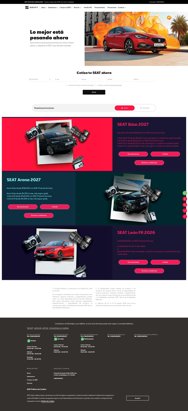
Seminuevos (31, 376)
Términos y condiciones (149, 162)
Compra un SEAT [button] (65, 7)
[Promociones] (185, 216)
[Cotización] (185, 199)
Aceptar (137, 398)
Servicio (61, 339)
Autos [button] (43, 7)
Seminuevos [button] (52, 7)
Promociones (112, 7)
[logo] (32, 7)
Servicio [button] (76, 7)
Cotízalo (165, 154)
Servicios (146, 108)
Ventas (33, 341)
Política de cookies (47, 401)
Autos (126, 108)
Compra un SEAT (32, 380)
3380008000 (58, 378)
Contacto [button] (121, 7)
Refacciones (89, 339)
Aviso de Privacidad (116, 85)
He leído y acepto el (110, 85)
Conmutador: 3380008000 (156, 2)
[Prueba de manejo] (185, 205)
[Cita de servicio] (185, 210)
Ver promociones (133, 154)
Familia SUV (88, 7)
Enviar (94, 92)
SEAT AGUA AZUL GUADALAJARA (33, 2)
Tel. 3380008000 (33, 336)
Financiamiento (100, 7)
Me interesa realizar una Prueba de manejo (81, 85)
